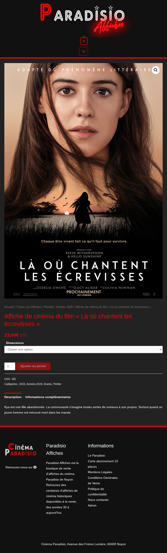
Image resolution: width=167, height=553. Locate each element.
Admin (92, 505)
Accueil (9, 307)
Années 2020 (64, 307)
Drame (48, 384)
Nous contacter (98, 499)
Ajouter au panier (33, 366)
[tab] (13, 397)
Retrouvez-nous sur (19, 467)
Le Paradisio (96, 455)
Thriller (57, 384)
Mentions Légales (100, 472)
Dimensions (15, 343)
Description (13, 397)
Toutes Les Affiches (28, 307)
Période (48, 307)
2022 (22, 384)
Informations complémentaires (48, 397)
